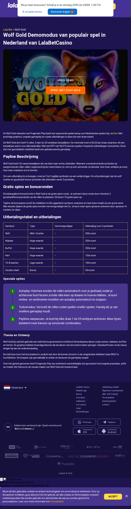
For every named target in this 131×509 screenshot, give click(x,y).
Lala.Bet (7, 29)
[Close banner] (1, 479)
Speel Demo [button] (65, 80)
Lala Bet (113, 133)
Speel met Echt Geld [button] (65, 90)
